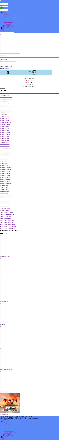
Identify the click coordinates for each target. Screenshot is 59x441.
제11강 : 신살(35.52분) (4, 114)
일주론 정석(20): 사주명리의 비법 (9, 18)
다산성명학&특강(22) (7, 24)
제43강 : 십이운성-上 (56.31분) (5, 177)
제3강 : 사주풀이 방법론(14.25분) (5, 99)
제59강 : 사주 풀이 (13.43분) (5, 208)
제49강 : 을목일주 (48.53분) (4, 189)
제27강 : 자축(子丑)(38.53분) (5, 146)
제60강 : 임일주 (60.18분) (4, 210)
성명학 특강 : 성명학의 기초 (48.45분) (6, 212)
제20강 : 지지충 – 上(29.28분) (5, 132)
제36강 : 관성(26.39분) (4, 163)
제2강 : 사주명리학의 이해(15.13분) (6, 97)
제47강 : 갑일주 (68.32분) (4, 185)
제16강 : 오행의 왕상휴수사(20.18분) (6, 124)
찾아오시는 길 (6, 15)
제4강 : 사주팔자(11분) (4, 101)
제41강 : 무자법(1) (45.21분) (5, 173)
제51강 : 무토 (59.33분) (4, 193)
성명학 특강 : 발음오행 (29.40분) (5, 218)
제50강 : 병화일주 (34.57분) (4, 191)
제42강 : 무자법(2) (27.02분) (5, 175)
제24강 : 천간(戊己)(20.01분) (5, 140)
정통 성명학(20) (6, 20)
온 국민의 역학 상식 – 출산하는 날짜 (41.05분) (7, 228)
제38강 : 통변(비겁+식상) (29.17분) (6, 167)
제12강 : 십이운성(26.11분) (4, 116)
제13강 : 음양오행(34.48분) (4, 118)
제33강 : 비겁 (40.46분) (4, 157)
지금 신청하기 (2, 88)
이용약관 (3, 29)
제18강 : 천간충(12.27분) (4, 128)
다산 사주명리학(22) (7, 25)
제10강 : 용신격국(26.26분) (4, 112)
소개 (3, 12)
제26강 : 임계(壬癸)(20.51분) (5, 144)
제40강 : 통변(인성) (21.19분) (5, 171)
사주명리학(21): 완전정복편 (8, 22)
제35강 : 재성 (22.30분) (4, 161)
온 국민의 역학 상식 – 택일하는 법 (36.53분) (7, 220)
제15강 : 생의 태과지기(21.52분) (5, 122)
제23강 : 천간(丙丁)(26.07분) (5, 138)
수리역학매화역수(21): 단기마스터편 (10, 23)
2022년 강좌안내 (5, 27)
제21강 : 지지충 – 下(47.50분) (5, 134)
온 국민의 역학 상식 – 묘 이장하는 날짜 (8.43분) (8, 226)
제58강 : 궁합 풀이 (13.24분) (5, 206)
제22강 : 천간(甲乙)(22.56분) (5, 136)
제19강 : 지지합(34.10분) (4, 130)
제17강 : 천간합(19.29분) (4, 126)
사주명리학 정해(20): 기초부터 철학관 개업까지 (11, 17)
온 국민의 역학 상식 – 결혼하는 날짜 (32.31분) (7, 222)
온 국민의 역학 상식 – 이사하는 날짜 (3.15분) (7, 224)
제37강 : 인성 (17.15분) (4, 165)
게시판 (3, 30)
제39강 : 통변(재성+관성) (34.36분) (6, 169)
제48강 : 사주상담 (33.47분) (4, 187)
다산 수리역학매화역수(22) (8, 26)
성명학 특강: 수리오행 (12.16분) (5, 216)
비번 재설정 (2, 7)
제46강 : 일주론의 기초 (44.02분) (5, 183)
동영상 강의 (4, 16)
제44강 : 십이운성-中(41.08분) (5, 179)
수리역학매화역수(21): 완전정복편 (9, 21)
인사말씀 (5, 14)
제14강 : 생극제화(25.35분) (4, 120)
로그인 (1, 1)
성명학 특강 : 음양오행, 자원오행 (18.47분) (7, 214)
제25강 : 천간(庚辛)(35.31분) (5, 142)
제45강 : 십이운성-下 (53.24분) (5, 181)
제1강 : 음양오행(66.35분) (4, 95)
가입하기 (1, 8)
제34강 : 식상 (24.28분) (4, 159)
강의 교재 (3, 28)
